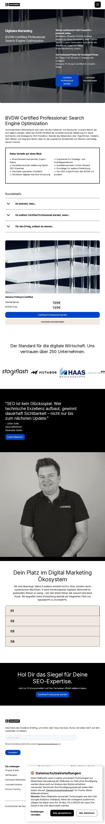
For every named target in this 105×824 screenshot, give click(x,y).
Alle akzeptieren (62, 813)
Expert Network (15, 437)
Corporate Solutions (13, 784)
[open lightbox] (52, 266)
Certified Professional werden (67, 80)
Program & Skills (12, 770)
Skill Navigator (11, 775)
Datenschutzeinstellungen (60, 790)
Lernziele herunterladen (90, 79)
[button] (97, 5)
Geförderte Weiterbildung (16, 780)
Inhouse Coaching (12, 789)
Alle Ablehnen (87, 813)
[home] (12, 4)
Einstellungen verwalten (37, 813)
